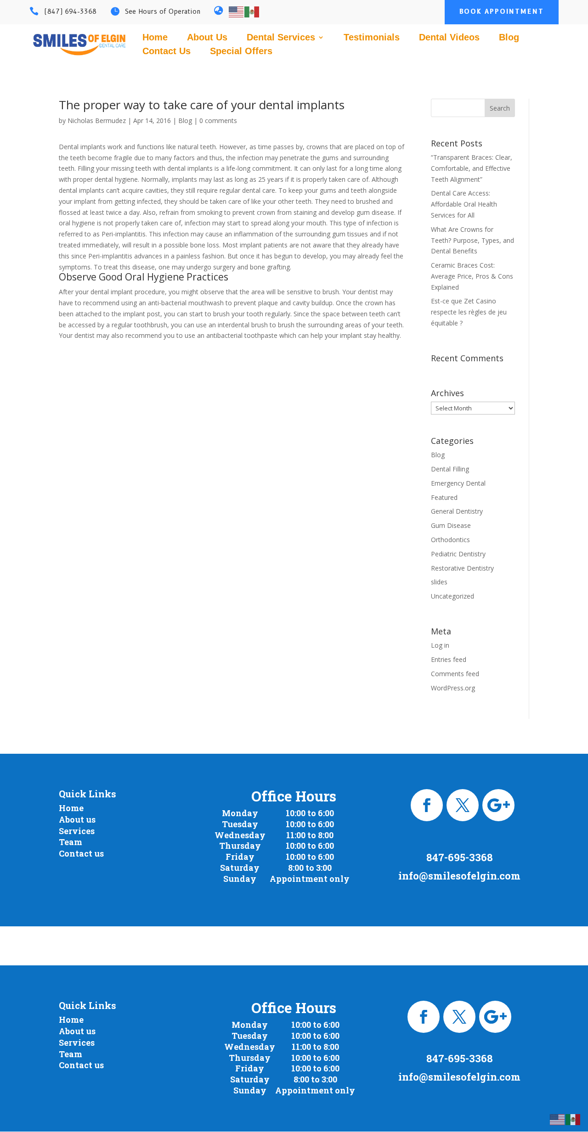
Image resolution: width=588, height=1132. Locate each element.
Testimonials (372, 38)
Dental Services (281, 38)
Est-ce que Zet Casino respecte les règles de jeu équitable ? (469, 312)
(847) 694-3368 (70, 11)
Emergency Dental (458, 483)
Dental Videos (449, 38)
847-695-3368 (459, 857)
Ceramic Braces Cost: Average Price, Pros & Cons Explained (472, 276)
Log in (440, 645)
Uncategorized (452, 596)
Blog (509, 38)
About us (77, 819)
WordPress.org (453, 688)
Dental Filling (450, 469)
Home (155, 38)
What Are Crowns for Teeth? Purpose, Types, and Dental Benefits (472, 240)
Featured (444, 497)
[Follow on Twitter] (463, 805)
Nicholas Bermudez (97, 120)
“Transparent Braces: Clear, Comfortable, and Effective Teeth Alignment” (471, 168)
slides (439, 581)
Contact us (81, 853)
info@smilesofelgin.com (459, 875)
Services (77, 830)
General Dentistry (457, 511)
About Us (207, 38)
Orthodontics (450, 539)
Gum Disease (451, 525)
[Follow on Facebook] (427, 805)
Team (70, 841)
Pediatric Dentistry (458, 553)
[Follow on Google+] (498, 805)
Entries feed (448, 659)
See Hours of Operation (162, 11)
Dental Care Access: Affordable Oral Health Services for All (464, 204)
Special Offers (241, 52)
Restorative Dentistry (462, 568)
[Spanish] (252, 11)
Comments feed (455, 673)
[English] (236, 11)
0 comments (218, 120)
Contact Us (166, 52)
